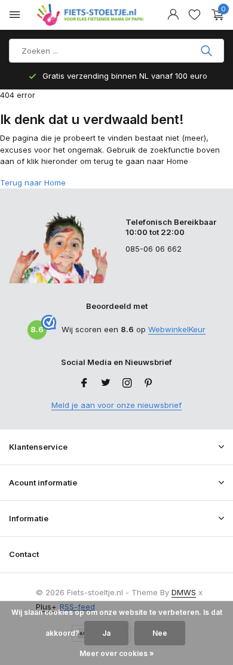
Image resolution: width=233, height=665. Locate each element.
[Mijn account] (173, 14)
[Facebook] (84, 383)
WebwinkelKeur (177, 329)
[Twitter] (106, 383)
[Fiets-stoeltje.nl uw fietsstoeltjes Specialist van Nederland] (92, 15)
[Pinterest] (149, 383)
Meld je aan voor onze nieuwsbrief (116, 405)
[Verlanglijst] (194, 15)
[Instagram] (127, 383)
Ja (106, 633)
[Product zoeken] (207, 51)
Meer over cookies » (116, 653)
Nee (159, 633)
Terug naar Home (33, 182)
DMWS (183, 592)
